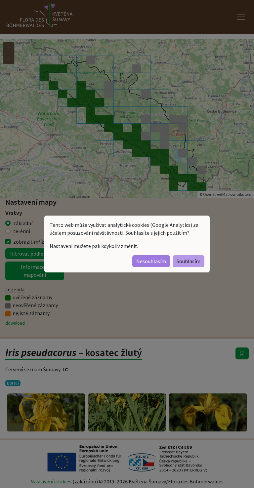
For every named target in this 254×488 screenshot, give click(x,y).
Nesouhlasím (151, 261)
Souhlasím (188, 261)
